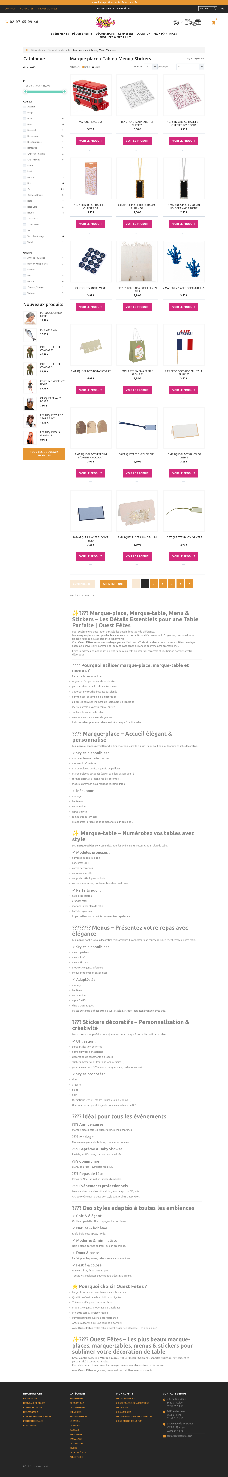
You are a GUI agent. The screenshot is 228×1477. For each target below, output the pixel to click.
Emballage (76, 1439)
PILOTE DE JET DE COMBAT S (50, 366)
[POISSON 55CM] (30, 335)
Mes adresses (124, 1412)
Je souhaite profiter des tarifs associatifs (114, 2)
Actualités (27, 8)
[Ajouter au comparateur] (90, 150)
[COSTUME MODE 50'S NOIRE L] (30, 386)
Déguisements (82, 33)
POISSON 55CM (49, 330)
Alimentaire (76, 1457)
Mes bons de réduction (129, 1421)
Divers (73, 1448)
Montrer (138, 66)
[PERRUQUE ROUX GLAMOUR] (30, 438)
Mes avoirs (122, 1407)
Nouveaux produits (43, 304)
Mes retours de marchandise (132, 1403)
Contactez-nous (32, 1407)
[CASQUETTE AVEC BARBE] (30, 404)
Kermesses (126, 33)
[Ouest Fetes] (105, 22)
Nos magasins (30, 1412)
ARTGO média (42, 1466)
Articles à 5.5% (78, 1452)
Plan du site (30, 1425)
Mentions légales (33, 1421)
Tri (173, 66)
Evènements (60, 33)
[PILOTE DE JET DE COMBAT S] (30, 369)
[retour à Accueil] (27, 50)
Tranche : (28, 85)
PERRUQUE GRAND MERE (51, 314)
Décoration (76, 1443)
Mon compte (125, 1393)
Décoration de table (59, 50)
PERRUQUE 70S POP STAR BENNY (51, 417)
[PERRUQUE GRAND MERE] (30, 318)
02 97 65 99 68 (24, 22)
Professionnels (48, 8)
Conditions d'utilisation (37, 1416)
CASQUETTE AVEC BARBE (50, 400)
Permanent (76, 1434)
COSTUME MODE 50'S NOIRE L (52, 383)
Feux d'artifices (165, 33)
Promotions (30, 1398)
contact (10, 8)
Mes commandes (125, 1398)
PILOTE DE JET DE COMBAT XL (50, 349)
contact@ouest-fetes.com (179, 1436)
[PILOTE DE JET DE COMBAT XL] (30, 352)
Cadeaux (75, 1430)
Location (144, 33)
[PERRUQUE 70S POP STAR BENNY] (30, 421)
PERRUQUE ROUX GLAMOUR (50, 434)
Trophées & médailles (115, 37)
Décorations (105, 33)
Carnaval (75, 1425)
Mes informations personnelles (134, 1416)
